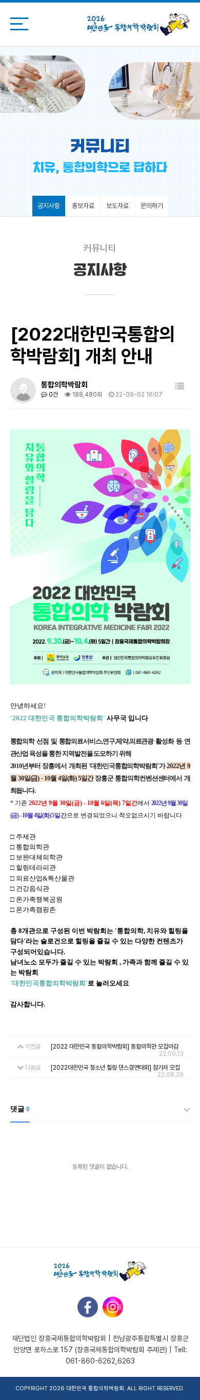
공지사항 (48, 206)
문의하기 (152, 206)
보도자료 (117, 206)
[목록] (179, 387)
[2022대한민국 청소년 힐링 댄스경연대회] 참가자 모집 (115, 1067)
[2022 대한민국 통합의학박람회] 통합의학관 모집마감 (114, 1046)
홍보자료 (83, 206)
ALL (132, 1388)
